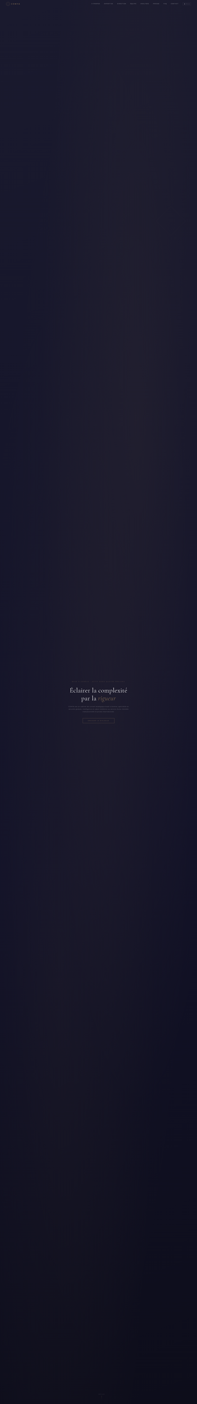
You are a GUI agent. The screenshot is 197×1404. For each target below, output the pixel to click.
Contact (175, 3)
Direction (121, 3)
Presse (156, 3)
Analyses (145, 3)
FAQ (165, 3)
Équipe (133, 3)
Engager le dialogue (98, 720)
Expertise (108, 3)
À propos (96, 3)
